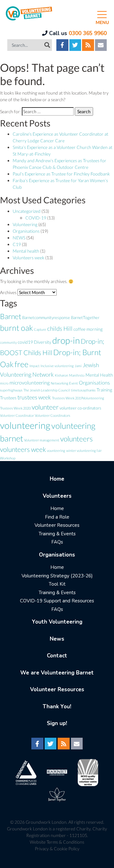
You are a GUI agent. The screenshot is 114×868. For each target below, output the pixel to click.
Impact (34, 366)
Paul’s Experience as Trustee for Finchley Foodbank (61, 173)
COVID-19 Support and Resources (57, 601)
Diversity (42, 342)
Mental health (26, 251)
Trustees (8, 397)
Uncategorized (27, 211)
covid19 (25, 342)
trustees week (34, 397)
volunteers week (23, 449)
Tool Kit (57, 584)
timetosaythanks (83, 390)
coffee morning (88, 329)
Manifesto (77, 375)
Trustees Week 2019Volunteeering (78, 398)
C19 (17, 244)
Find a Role (57, 517)
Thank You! (57, 706)
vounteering (56, 450)
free (21, 364)
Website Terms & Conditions (57, 842)
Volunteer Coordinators (52, 415)
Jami (78, 366)
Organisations (26, 231)
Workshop (8, 458)
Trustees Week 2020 (15, 408)
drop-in (66, 340)
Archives (8, 292)
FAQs (57, 542)
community (8, 342)
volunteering (25, 425)
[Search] (47, 45)
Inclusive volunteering (57, 366)
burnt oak (16, 327)
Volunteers (57, 496)
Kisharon (61, 375)
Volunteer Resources (57, 525)
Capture (40, 329)
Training (104, 389)
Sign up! (57, 723)
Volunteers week (28, 257)
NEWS (19, 237)
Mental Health (99, 375)
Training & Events (57, 534)
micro (4, 383)
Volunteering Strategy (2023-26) (57, 576)
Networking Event (64, 383)
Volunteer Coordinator (17, 415)
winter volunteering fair (84, 450)
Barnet (10, 316)
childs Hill (60, 328)
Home (57, 479)
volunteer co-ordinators (80, 407)
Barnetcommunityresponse (46, 317)
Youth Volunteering (57, 621)
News (57, 639)
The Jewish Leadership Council (46, 390)
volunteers (76, 438)
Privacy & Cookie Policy (57, 848)
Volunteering (25, 224)
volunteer (45, 407)
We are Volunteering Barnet (57, 672)
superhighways (11, 390)
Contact (57, 655)
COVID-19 (35, 217)
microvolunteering (30, 382)
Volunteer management (41, 440)
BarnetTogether (85, 317)
